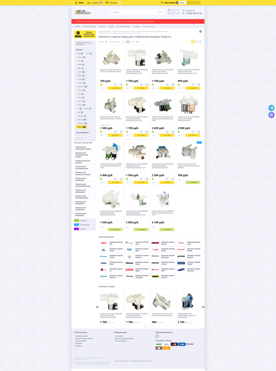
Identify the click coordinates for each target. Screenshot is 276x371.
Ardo (88, 53)
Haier (80, 94)
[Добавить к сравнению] (101, 88)
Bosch (81, 72)
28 (128, 42)
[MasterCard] (174, 344)
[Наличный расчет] (159, 348)
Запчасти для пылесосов (80, 179)
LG (79, 108)
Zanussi (81, 127)
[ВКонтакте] (201, 31)
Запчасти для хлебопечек (80, 208)
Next (203, 307)
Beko (80, 68)
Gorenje (81, 90)
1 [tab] (145, 327)
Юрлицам (136, 26)
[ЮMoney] (189, 344)
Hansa (81, 97)
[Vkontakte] (157, 336)
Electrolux (82, 86)
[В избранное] (105, 88)
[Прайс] (200, 41)
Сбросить (79, 138)
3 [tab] (152, 327)
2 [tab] (148, 327)
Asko (80, 61)
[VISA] (182, 344)
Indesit (81, 105)
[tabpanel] (111, 307)
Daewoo (81, 83)
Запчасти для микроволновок (81, 197)
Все (137, 42)
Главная (77, 26)
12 (123, 42)
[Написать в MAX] (271, 115)
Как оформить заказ (123, 26)
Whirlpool (82, 123)
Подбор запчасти (148, 26)
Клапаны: (102, 42)
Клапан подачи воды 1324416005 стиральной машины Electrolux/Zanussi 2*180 (111, 315)
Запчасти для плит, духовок (83, 162)
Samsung (81, 116)
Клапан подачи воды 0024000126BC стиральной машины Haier (186, 315)
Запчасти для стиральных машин (83, 148)
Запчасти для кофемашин (80, 191)
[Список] (196, 41)
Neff (80, 112)
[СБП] (166, 344)
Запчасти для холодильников (81, 167)
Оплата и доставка (89, 26)
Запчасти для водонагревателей (82, 185)
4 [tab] (155, 327)
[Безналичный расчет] (166, 348)
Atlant (80, 64)
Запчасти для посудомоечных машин (81, 155)
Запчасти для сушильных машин (83, 173)
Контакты (102, 26)
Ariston (81, 57)
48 (132, 42)
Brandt (81, 75)
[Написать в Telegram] (271, 108)
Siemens (81, 120)
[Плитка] (192, 41)
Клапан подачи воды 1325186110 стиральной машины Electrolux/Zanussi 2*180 (137, 315)
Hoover (81, 101)
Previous (97, 307)
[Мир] (159, 344)
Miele (87, 108)
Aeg (80, 53)
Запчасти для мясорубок (80, 203)
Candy (81, 79)
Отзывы (110, 26)
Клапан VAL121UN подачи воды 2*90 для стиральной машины (162, 314)
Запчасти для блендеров (80, 214)
